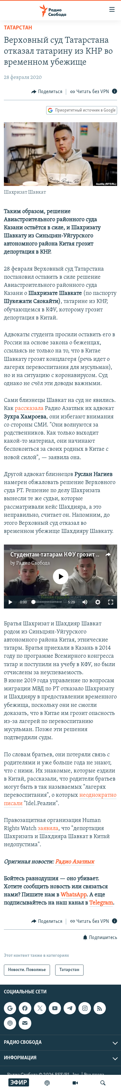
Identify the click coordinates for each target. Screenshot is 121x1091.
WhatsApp (73, 895)
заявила (48, 829)
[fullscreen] (110, 602)
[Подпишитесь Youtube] (55, 1008)
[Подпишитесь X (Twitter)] (40, 1008)
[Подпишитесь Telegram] (70, 1008)
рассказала (29, 409)
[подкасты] (47, 1083)
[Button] (46, 92)
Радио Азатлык (74, 862)
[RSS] (100, 1008)
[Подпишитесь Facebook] (25, 1008)
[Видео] (75, 1083)
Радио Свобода (33, 563)
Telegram (101, 903)
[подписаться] (25, 1023)
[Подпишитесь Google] (10, 1008)
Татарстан (18, 28)
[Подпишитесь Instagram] (84, 1008)
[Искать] (103, 1083)
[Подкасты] (10, 1023)
